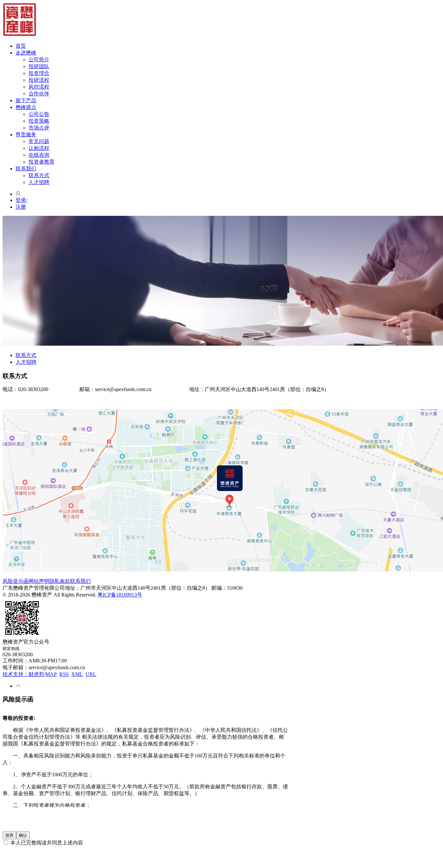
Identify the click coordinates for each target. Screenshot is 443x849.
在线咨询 (39, 155)
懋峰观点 (26, 107)
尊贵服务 (26, 134)
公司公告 (39, 114)
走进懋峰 (26, 52)
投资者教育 (41, 162)
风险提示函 (16, 581)
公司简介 (39, 59)
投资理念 (39, 73)
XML (77, 674)
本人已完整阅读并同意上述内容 (46, 842)
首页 (21, 46)
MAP (51, 674)
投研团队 (39, 66)
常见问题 (39, 141)
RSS (64, 674)
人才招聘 (39, 182)
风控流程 (39, 87)
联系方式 (39, 175)
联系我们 (26, 168)
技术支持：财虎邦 (23, 674)
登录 (21, 200)
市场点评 (39, 127)
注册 (21, 207)
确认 (23, 835)
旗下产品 (26, 100)
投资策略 (39, 121)
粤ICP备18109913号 (120, 594)
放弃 (9, 835)
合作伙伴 (39, 93)
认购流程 (39, 148)
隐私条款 (59, 581)
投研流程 (39, 80)
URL (91, 674)
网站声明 (39, 581)
